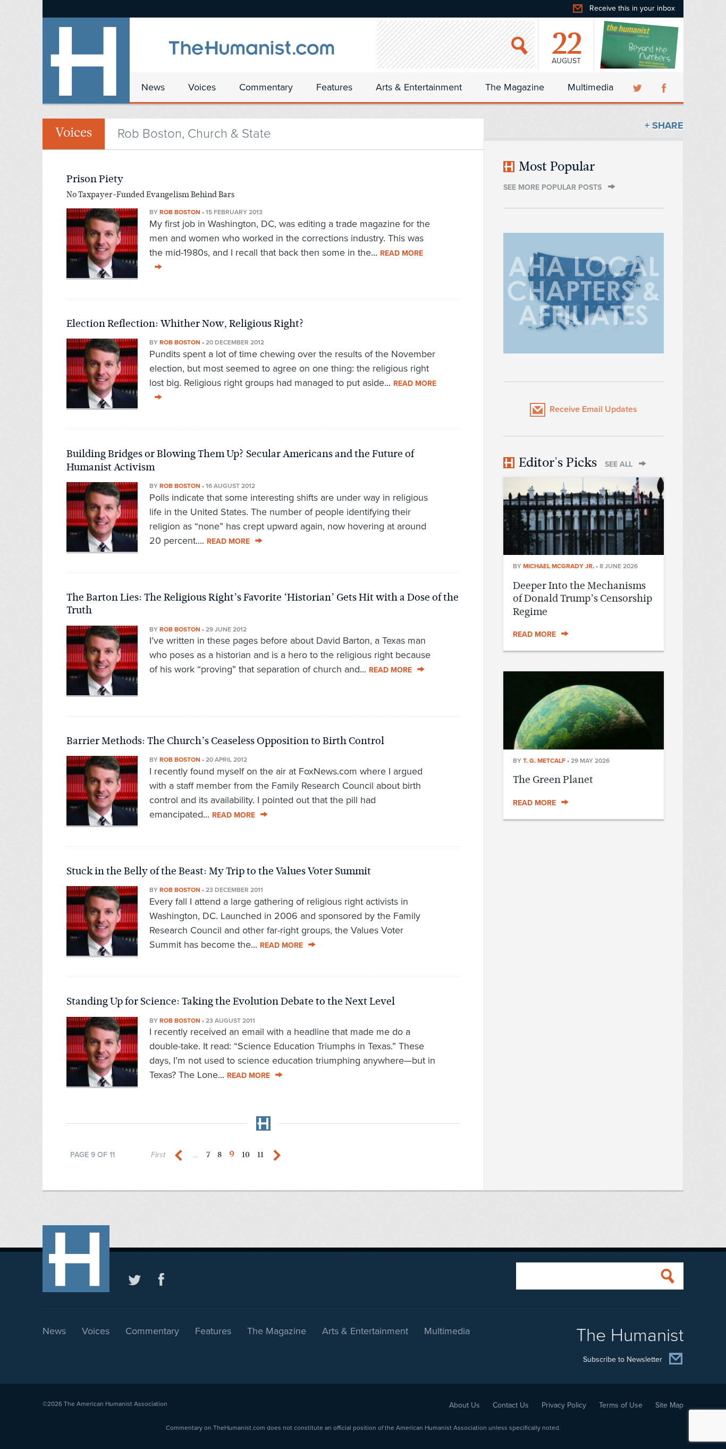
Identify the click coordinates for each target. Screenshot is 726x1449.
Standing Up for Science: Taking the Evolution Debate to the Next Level (230, 1001)
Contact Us (511, 1405)
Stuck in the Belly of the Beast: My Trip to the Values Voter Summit (218, 871)
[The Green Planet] (583, 746)
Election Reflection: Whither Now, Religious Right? (185, 323)
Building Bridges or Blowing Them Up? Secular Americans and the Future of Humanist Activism (240, 460)
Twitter (638, 87)
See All (618, 464)
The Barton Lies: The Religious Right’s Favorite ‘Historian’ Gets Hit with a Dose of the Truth (262, 603)
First (158, 1154)
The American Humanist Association (115, 1404)
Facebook (665, 87)
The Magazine (514, 87)
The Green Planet (553, 779)
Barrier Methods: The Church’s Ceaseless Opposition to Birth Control (225, 741)
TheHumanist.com (86, 61)
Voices (202, 87)
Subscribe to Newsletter (622, 1359)
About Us (464, 1405)
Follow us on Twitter (135, 1279)
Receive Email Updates (593, 409)
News (153, 87)
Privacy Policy (564, 1405)
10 (246, 1154)
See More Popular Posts (552, 187)
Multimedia (590, 87)
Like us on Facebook (161, 1279)
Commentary (266, 87)
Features (334, 87)
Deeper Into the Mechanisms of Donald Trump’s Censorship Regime (582, 598)
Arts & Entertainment (419, 87)
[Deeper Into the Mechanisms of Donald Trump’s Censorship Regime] (583, 552)
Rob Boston (179, 212)
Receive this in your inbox (632, 8)
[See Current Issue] (640, 45)
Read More (228, 541)
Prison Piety (94, 179)
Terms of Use (621, 1405)
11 (260, 1154)
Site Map (669, 1405)
